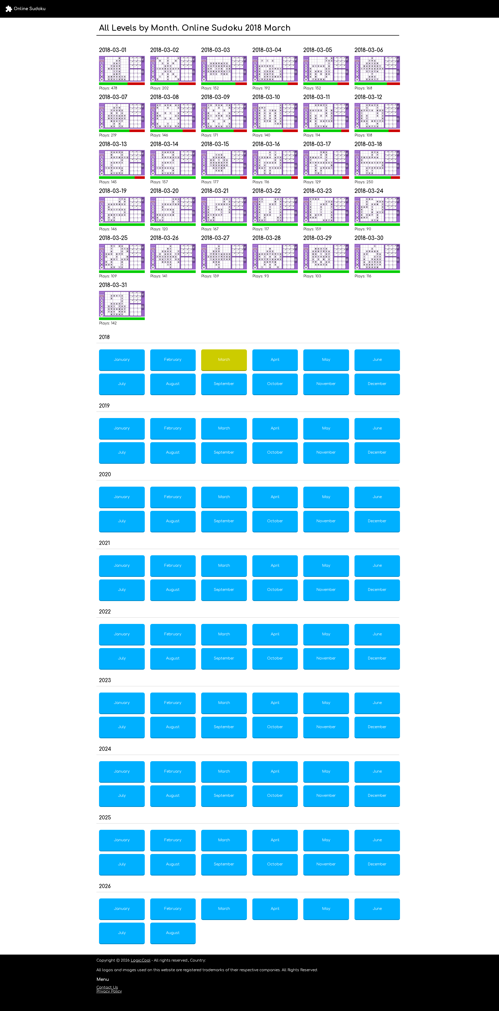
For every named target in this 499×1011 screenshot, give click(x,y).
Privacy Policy (109, 991)
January (122, 360)
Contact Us (107, 987)
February (172, 360)
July (122, 384)
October (275, 384)
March (224, 360)
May (326, 360)
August (173, 384)
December (377, 384)
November (326, 384)
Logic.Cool (140, 960)
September (224, 384)
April (275, 360)
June (377, 360)
